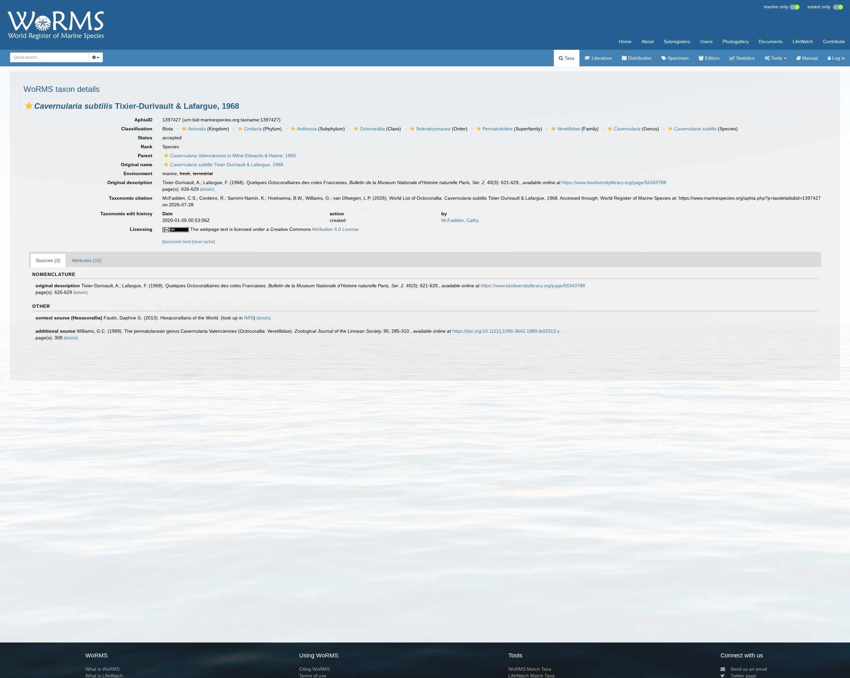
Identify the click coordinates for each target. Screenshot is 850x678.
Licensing (141, 229)
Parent (145, 155)
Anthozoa (307, 128)
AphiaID (143, 119)
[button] (29, 106)
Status (145, 137)
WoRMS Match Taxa (529, 669)
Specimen (677, 58)
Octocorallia (372, 128)
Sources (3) (48, 260)
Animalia (197, 128)
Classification (136, 128)
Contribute (834, 41)
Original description (129, 182)
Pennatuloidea (497, 128)
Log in (838, 58)
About (647, 41)
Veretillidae (568, 128)
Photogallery (735, 41)
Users (706, 41)
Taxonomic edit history (126, 213)
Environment (138, 173)
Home (625, 41)
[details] (207, 189)
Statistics (745, 58)
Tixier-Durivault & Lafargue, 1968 (226, 164)
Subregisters (677, 41)
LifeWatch (803, 41)
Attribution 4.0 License (335, 229)
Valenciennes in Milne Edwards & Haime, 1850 (233, 155)
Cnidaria (253, 128)
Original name (136, 164)
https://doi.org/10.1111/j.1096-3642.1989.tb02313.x (505, 331)
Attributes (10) (87, 260)
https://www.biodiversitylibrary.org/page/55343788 (614, 182)
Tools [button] (776, 58)
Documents (771, 41)
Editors (712, 58)
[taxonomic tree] (177, 241)
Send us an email (748, 669)
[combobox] (49, 57)
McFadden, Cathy (460, 220)
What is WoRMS (102, 669)
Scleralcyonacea (433, 128)
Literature (601, 58)
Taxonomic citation (130, 198)
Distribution (639, 58)
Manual (809, 58)
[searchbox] (47, 57)
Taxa (568, 58)
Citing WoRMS (314, 669)
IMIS (249, 317)
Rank (146, 146)
